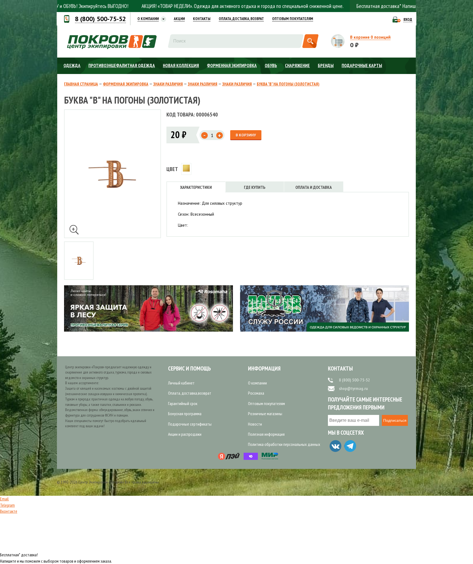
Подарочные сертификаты (190, 424)
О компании (257, 383)
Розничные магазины (265, 413)
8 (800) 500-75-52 (354, 380)
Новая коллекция (181, 65)
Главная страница (81, 84)
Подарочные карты (362, 65)
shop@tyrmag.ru (353, 388)
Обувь (271, 65)
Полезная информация (266, 434)
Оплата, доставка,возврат (189, 393)
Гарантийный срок (182, 403)
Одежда (72, 65)
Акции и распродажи (184, 434)
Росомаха (256, 393)
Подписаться (394, 420)
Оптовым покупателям (266, 403)
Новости (255, 424)
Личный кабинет (181, 383)
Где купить (255, 187)
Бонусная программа (184, 413)
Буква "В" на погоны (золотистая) (288, 84)
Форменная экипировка (232, 65)
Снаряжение (297, 65)
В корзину (246, 135)
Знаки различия (168, 84)
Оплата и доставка (313, 187)
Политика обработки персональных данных (284, 444)
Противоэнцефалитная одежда (121, 65)
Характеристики (196, 187)
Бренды (326, 65)
